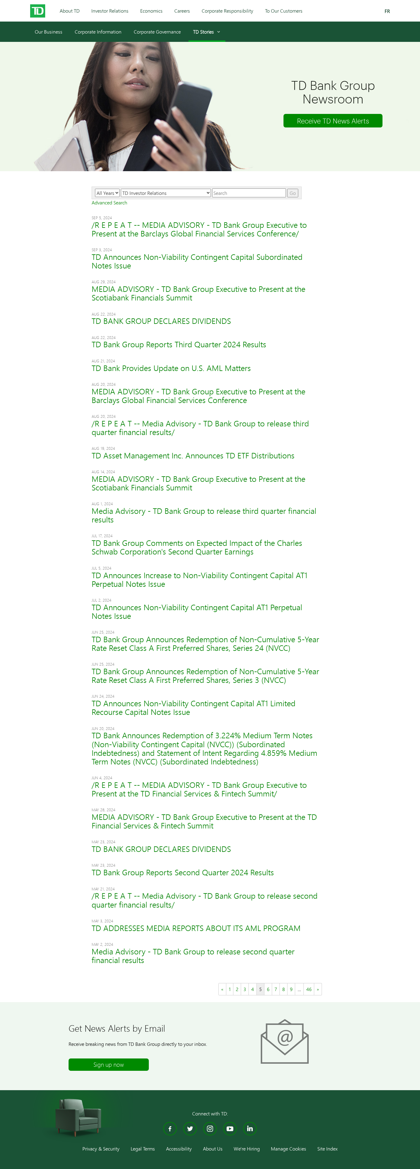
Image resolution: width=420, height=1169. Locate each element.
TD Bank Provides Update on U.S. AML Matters (171, 368)
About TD (70, 10)
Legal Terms (143, 1148)
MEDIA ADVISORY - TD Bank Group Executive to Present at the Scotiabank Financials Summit (198, 293)
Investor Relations (110, 10)
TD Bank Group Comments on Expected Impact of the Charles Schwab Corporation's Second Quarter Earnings (197, 547)
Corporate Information (98, 31)
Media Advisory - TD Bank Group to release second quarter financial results (193, 956)
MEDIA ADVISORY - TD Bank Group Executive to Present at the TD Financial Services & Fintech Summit (204, 821)
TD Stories (203, 31)
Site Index (327, 1148)
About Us (213, 1148)
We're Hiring (247, 1148)
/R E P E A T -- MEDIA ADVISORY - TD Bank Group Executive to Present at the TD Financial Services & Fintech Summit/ (199, 789)
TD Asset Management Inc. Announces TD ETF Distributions (193, 455)
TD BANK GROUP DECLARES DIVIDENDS (161, 321)
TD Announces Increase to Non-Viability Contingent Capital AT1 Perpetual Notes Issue (199, 580)
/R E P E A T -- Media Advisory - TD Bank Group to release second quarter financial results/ (205, 900)
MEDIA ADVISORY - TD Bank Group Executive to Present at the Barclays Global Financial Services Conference (198, 396)
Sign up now (108, 1064)
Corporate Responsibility (227, 10)
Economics (151, 10)
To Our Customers (284, 10)
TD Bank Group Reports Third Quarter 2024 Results (179, 344)
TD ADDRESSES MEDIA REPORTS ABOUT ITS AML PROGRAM (196, 928)
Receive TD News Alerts (333, 121)
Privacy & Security (101, 1148)
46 (308, 989)
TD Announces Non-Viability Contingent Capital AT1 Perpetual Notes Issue (197, 612)
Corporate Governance (157, 31)
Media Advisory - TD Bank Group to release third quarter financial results (204, 515)
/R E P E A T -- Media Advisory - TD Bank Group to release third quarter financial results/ (200, 428)
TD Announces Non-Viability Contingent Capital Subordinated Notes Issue (197, 261)
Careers (182, 10)
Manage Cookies (288, 1148)
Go (293, 192)
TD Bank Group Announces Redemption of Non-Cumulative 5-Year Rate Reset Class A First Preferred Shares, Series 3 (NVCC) (205, 676)
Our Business (48, 31)
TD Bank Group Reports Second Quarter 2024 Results (183, 872)
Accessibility (179, 1148)
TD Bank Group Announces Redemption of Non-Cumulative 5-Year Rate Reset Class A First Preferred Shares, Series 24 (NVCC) (205, 644)
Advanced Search (109, 202)
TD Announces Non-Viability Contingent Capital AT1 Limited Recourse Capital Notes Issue (193, 708)
